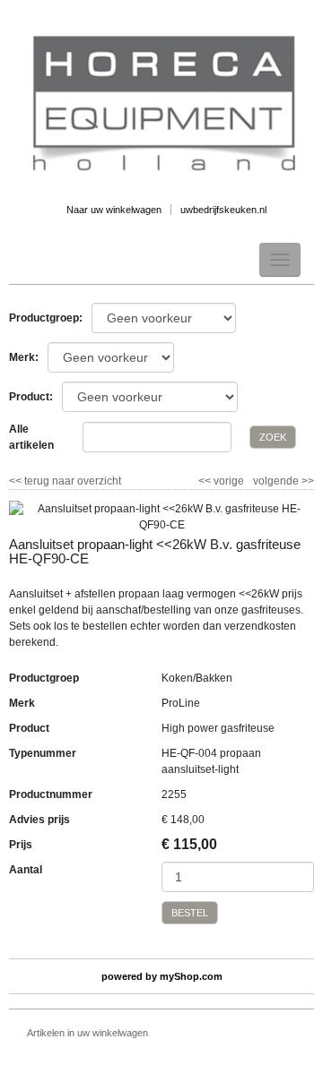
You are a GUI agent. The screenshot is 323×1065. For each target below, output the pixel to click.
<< (206, 481)
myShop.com (191, 976)
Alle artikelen (31, 437)
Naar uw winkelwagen (114, 209)
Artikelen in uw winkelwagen (87, 1032)
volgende (283, 481)
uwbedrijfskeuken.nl (223, 209)
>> (306, 481)
